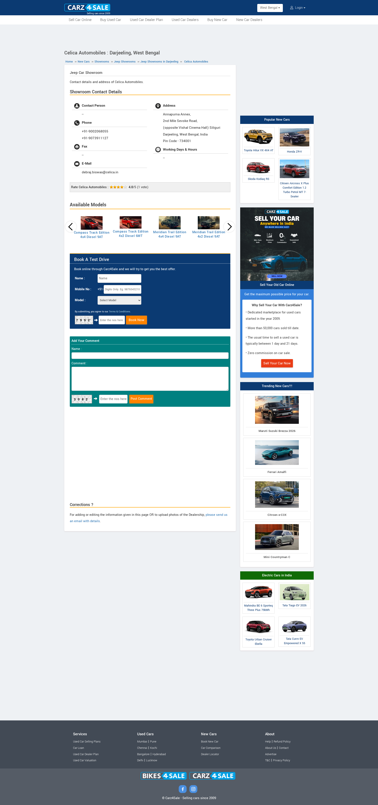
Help (268, 742)
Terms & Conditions (119, 311)
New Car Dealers (249, 19)
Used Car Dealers (185, 19)
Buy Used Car (110, 19)
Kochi (153, 748)
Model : (80, 300)
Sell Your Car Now (277, 363)
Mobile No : (83, 289)
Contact (284, 748)
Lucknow (151, 760)
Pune (153, 742)
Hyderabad (159, 754)
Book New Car (209, 742)
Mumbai (142, 742)
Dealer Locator (210, 754)
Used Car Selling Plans (86, 742)
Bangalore (143, 754)
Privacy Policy (281, 760)
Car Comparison (210, 748)
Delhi (140, 760)
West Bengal (269, 7)
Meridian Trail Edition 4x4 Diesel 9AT (169, 234)
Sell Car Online (80, 19)
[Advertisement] (189, 36)
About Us (270, 748)
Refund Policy (282, 742)
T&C (267, 760)
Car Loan (78, 748)
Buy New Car (217, 19)
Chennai (142, 748)
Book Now (136, 320)
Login (299, 7)
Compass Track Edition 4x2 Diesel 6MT (131, 233)
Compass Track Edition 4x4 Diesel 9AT (92, 234)
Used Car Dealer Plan (146, 19)
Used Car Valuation (84, 760)
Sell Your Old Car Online (277, 285)
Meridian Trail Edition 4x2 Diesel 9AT (208, 234)
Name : (80, 278)
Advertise (270, 754)
